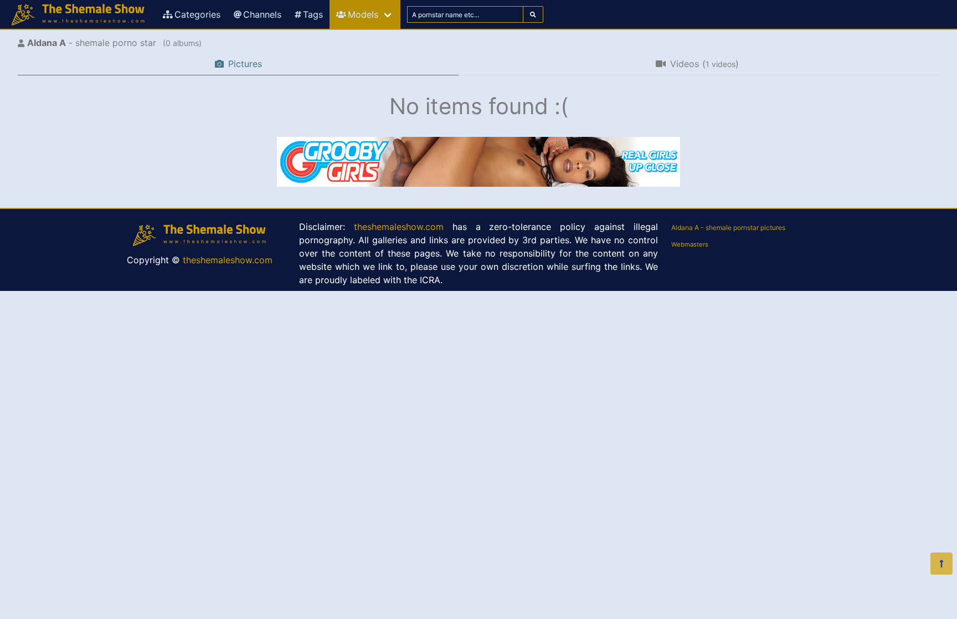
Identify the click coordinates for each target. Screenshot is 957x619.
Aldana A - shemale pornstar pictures (728, 227)
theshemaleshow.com (227, 259)
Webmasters (689, 244)
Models (363, 14)
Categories (197, 14)
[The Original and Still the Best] (478, 183)
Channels (262, 14)
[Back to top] (941, 564)
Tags (313, 14)
